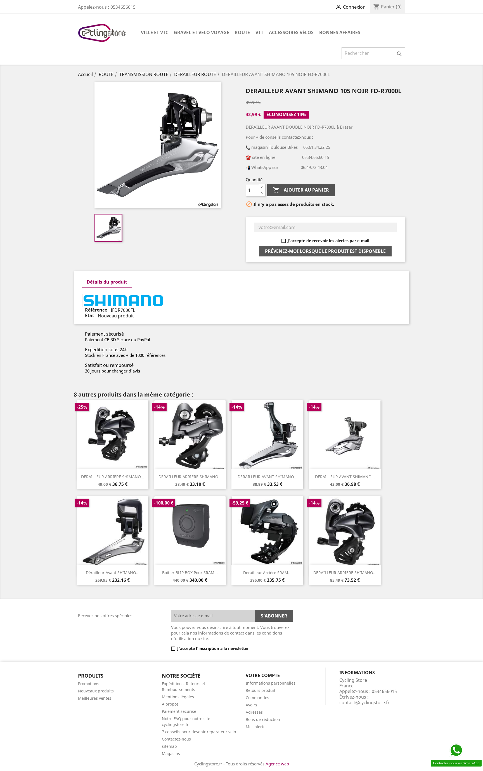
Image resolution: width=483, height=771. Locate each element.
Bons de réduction (263, 719)
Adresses (254, 712)
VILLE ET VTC (154, 32)
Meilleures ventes (94, 698)
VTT (259, 32)
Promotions (88, 683)
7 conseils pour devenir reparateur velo (199, 731)
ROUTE (242, 32)
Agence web (277, 764)
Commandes (257, 697)
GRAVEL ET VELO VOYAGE (201, 32)
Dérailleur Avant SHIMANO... (112, 572)
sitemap (169, 746)
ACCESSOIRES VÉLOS (291, 32)
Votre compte (263, 675)
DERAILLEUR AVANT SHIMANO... (267, 476)
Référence (96, 310)
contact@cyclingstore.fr (364, 702)
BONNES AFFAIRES (339, 32)
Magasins (171, 753)
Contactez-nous (176, 739)
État (90, 316)
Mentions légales (178, 696)
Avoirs (251, 705)
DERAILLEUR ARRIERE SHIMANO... (112, 476)
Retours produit (260, 690)
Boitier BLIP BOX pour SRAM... (190, 572)
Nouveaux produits (96, 691)
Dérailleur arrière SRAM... (267, 572)
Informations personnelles (270, 683)
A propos (170, 704)
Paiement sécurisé (179, 711)
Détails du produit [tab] (107, 282)
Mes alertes (256, 726)
